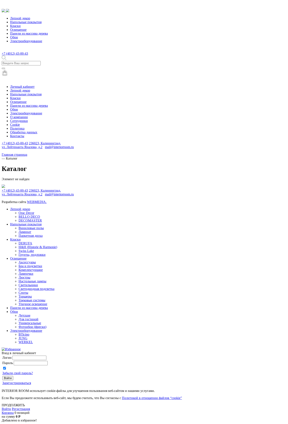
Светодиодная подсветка (36, 289)
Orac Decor (26, 213)
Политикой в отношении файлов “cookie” (152, 398)
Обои (14, 37)
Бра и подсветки (30, 266)
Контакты (17, 136)
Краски (15, 26)
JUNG (23, 338)
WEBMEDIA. (37, 202)
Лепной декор (20, 18)
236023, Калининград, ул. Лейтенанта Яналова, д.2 (31, 145)
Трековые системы (32, 300)
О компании (19, 117)
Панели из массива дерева (29, 33)
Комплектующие (31, 270)
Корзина (8, 413)
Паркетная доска (31, 235)
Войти (6, 409)
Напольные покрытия (26, 22)
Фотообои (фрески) (32, 327)
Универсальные (30, 323)
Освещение (18, 29)
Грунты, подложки (32, 254)
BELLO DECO (29, 216)
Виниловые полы (31, 228)
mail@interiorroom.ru (59, 147)
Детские (24, 315)
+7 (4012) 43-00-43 (15, 53)
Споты (23, 292)
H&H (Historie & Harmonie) (38, 247)
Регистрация (21, 409)
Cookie (15, 124)
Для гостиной (28, 319)
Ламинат (25, 232)
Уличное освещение (33, 304)
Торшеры (25, 296)
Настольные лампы (32, 281)
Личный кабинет (22, 86)
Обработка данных (23, 132)
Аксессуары (27, 262)
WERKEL (26, 342)
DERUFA (25, 243)
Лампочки (26, 273)
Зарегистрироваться (16, 383)
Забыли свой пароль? (17, 373)
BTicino (24, 334)
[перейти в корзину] (5, 75)
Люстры (24, 277)
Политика (17, 128)
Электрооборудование (26, 41)
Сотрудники (19, 121)
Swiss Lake (26, 251)
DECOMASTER (30, 220)
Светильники (28, 285)
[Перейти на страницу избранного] (11, 349)
